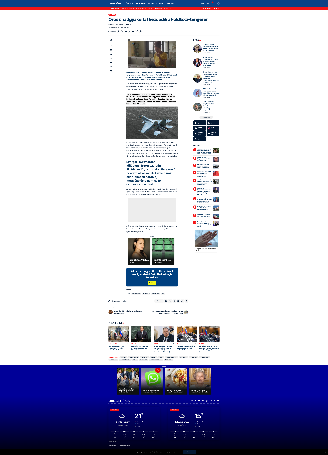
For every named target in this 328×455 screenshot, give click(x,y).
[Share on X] (122, 31)
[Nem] (326, 452)
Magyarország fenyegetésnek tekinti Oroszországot (203, 159)
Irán (123, 8)
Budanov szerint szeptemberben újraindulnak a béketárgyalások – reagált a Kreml (209, 106)
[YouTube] (208, 8)
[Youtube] (199, 128)
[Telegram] (216, 8)
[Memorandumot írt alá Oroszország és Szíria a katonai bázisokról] (118, 334)
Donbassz (143, 359)
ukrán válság (130, 8)
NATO (134, 359)
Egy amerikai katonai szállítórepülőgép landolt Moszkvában (203, 166)
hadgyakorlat (146, 293)
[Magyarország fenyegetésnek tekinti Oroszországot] (216, 159)
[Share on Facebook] (118, 31)
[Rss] (218, 8)
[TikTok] (212, 8)
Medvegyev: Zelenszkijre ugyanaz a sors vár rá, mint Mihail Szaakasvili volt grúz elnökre (204, 191)
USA (161, 357)
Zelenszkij (113, 359)
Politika (112, 14)
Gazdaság (194, 357)
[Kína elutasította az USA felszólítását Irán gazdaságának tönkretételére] (216, 173)
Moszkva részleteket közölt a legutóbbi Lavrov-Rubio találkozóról (186, 348)
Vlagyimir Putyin (115, 8)
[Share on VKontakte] (126, 31)
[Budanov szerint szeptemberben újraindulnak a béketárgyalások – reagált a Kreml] (197, 107)
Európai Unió (158, 8)
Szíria (163, 293)
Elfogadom (190, 452)
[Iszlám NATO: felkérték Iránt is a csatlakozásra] (216, 216)
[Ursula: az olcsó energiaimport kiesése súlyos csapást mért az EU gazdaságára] (197, 48)
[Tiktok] (213, 128)
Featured (144, 357)
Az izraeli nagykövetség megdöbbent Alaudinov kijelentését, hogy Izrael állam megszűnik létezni (204, 151)
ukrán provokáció (156, 359)
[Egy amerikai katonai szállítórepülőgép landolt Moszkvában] (216, 166)
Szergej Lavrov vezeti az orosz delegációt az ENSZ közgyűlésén (139, 348)
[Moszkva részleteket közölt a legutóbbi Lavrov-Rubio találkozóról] (187, 334)
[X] (205, 8)
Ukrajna (153, 357)
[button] (215, 3)
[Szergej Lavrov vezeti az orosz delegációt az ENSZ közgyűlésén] (141, 334)
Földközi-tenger (136, 293)
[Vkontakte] (214, 8)
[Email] (133, 31)
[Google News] (210, 8)
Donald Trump (168, 8)
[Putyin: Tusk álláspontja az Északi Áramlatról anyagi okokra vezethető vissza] (216, 223)
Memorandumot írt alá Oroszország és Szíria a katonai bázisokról (116, 348)
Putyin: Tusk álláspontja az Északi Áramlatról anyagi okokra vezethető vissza (204, 224)
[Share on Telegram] (129, 31)
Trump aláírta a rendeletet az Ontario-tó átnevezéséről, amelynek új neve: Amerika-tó (210, 61)
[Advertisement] (152, 210)
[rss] (199, 138)
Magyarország (140, 8)
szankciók (149, 8)
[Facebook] (203, 8)
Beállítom (152, 283)
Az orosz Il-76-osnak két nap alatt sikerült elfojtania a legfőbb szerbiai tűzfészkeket (204, 209)
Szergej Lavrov (155, 293)
